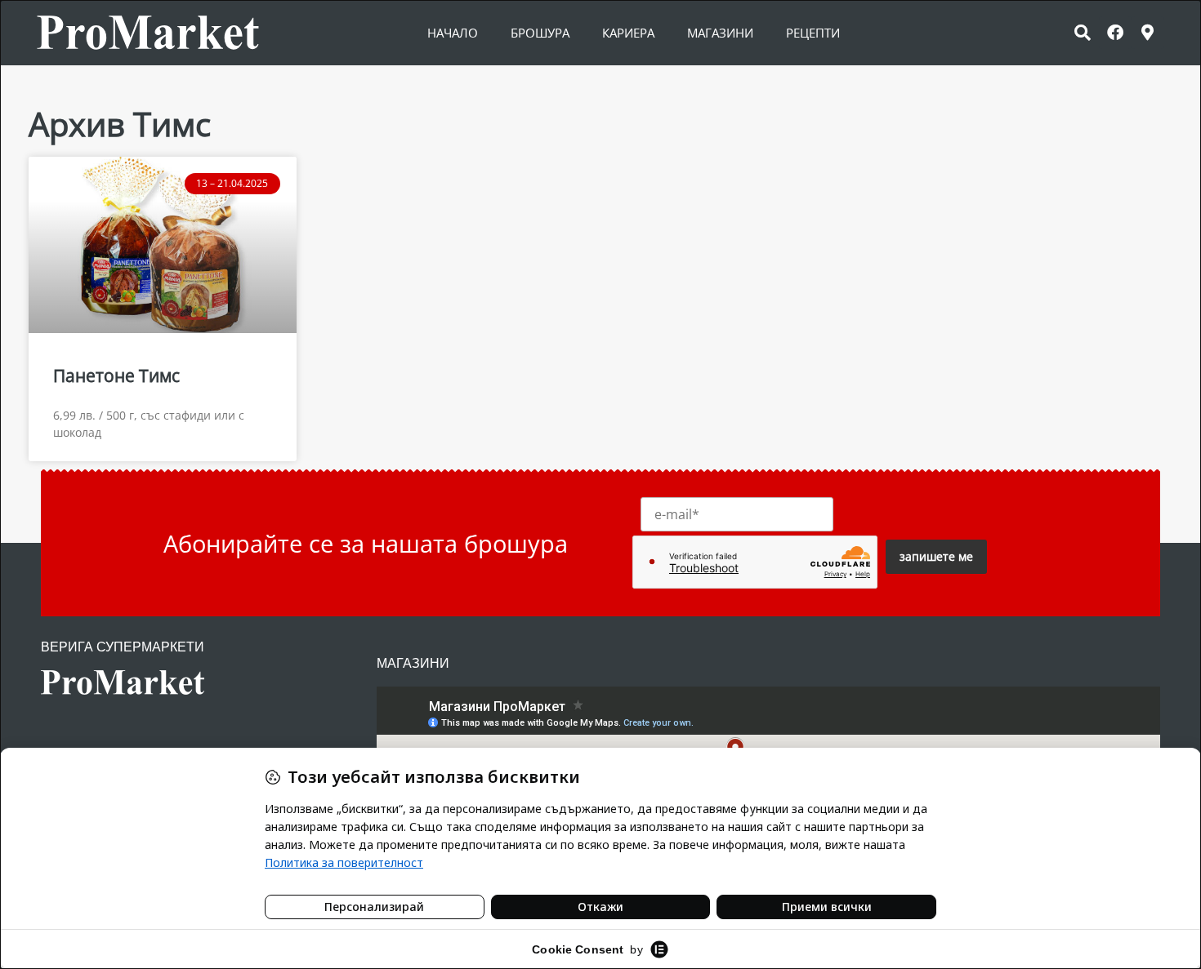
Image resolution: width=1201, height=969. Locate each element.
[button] (1082, 32)
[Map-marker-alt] (1148, 32)
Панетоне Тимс (116, 375)
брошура (540, 32)
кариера (628, 32)
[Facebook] (1115, 32)
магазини (720, 32)
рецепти (813, 32)
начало (452, 32)
